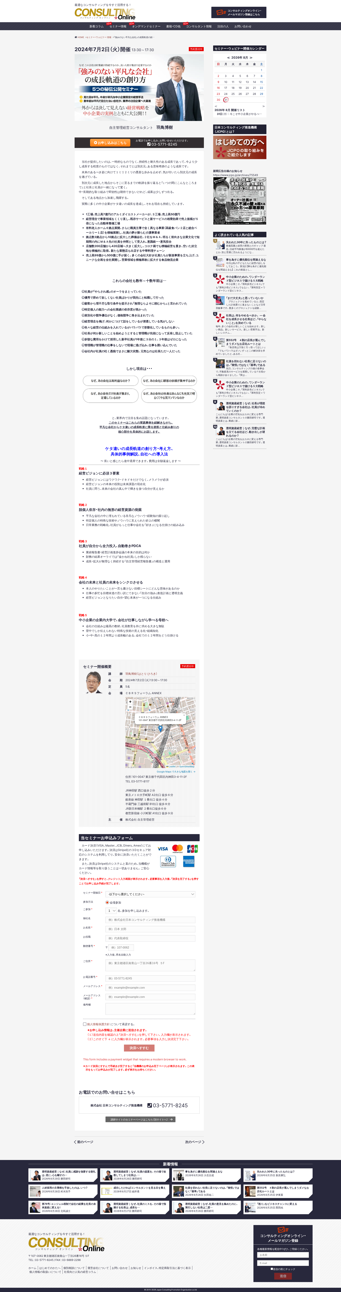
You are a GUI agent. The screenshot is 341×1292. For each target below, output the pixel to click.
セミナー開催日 (92, 892)
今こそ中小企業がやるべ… (239, 114)
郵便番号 (88, 946)
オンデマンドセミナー (146, 26)
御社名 (87, 918)
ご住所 (87, 961)
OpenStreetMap (186, 766)
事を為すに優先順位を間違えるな (246, 259)
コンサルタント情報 (199, 26)
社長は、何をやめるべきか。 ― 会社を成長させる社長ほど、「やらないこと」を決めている (246, 319)
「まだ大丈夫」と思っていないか (245, 298)
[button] (160, 729)
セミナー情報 (117, 26)
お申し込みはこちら (112, 142)
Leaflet (171, 766)
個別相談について (74, 1268)
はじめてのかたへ (50, 1268)
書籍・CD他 (173, 26)
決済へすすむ (139, 1048)
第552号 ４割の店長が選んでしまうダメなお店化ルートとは (246, 342)
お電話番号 (89, 977)
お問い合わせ (242, 26)
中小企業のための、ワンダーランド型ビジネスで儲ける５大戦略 (245, 278)
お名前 (87, 927)
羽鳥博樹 (164, 127)
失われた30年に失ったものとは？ (246, 242)
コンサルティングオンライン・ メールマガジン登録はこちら (244, 12)
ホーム (32, 1268)
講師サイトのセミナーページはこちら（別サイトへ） (139, 1119)
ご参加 (87, 909)
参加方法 (88, 901)
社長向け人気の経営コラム (80, 1272)
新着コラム (97, 26)
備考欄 (87, 1004)
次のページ (193, 1141)
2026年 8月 (239, 57)
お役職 (87, 936)
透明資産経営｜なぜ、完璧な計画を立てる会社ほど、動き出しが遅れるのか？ (245, 431)
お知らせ (136, 1268)
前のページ (85, 1141)
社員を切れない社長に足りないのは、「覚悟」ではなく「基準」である (246, 363)
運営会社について (98, 1268)
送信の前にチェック (284, 1269)
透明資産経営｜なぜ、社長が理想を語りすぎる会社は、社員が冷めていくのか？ (245, 407)
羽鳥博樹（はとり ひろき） (141, 673)
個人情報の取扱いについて (45, 1272)
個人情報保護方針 (98, 1024)
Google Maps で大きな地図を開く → (176, 771)
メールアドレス (92, 986)
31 (225, 100)
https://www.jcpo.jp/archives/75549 (235, 175)
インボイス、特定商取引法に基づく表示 (167, 1268)
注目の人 (223, 26)
